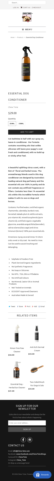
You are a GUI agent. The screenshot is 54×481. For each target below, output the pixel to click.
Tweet (13, 306)
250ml (12, 123)
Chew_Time (21, 460)
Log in (16, 7)
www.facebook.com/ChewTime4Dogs (31, 454)
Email (43, 306)
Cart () (26, 7)
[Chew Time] (27, 18)
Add (35, 306)
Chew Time (13, 107)
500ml (21, 123)
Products (20, 37)
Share (21, 306)
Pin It (28, 306)
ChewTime (22, 457)
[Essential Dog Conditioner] (27, 64)
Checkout (36, 7)
